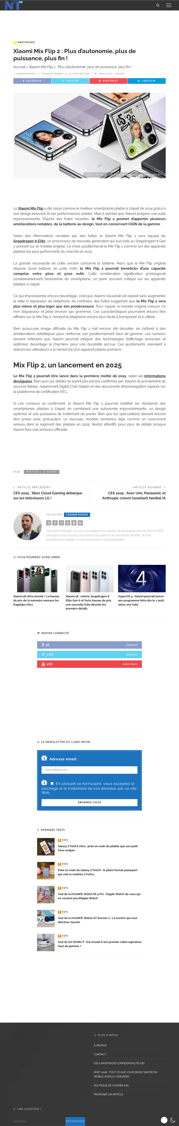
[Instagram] (67, 522)
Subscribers (130, 664)
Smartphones (24, 42)
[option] (37, 586)
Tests (63, 840)
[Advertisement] (89, 21)
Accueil (19, 67)
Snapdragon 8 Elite (29, 241)
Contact (100, 1054)
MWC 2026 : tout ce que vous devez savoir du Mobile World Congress (125, 1074)
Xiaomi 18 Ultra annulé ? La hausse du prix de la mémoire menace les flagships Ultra (36, 600)
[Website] (48, 522)
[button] (168, 1120)
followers (132, 644)
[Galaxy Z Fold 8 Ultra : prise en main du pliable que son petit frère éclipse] (46, 846)
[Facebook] (55, 522)
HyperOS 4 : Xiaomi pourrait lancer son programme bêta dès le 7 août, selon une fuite (141, 600)
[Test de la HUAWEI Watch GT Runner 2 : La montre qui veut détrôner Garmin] (46, 918)
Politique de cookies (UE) (111, 1085)
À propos (100, 1045)
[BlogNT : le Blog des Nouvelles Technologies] (13, 5)
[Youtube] (74, 522)
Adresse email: (63, 759)
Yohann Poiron (52, 74)
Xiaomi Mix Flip (30, 208)
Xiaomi (120, 74)
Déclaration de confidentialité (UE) (119, 1063)
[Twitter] (61, 522)
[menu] (168, 5)
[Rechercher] (158, 5)
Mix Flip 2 (105, 74)
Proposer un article (108, 1094)
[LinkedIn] (80, 522)
